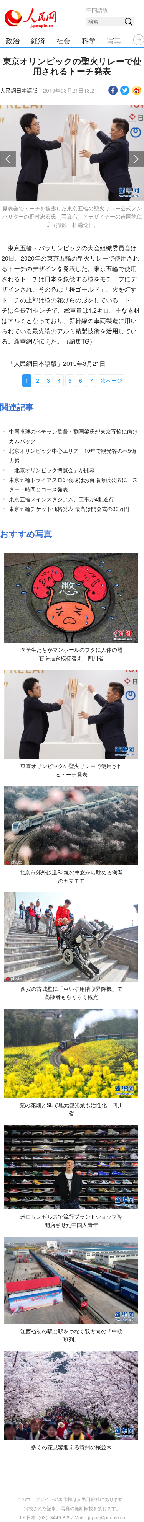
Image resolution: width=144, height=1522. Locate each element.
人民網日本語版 (19, 90)
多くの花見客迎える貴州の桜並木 (71, 1447)
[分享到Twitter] (125, 90)
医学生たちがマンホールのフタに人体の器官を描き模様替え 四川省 (71, 654)
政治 (13, 40)
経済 (38, 40)
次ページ (111, 380)
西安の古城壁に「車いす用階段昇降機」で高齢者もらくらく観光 (71, 993)
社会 (63, 40)
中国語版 (97, 9)
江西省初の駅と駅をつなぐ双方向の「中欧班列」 (71, 1335)
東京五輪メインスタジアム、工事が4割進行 (61, 499)
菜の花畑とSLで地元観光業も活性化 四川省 (71, 1109)
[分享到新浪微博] (137, 90)
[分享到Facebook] (113, 90)
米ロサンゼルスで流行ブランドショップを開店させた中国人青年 (71, 1220)
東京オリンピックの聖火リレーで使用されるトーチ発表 (71, 770)
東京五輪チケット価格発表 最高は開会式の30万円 (69, 508)
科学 (89, 40)
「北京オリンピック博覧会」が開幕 (52, 470)
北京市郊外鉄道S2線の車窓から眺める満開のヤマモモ (71, 876)
